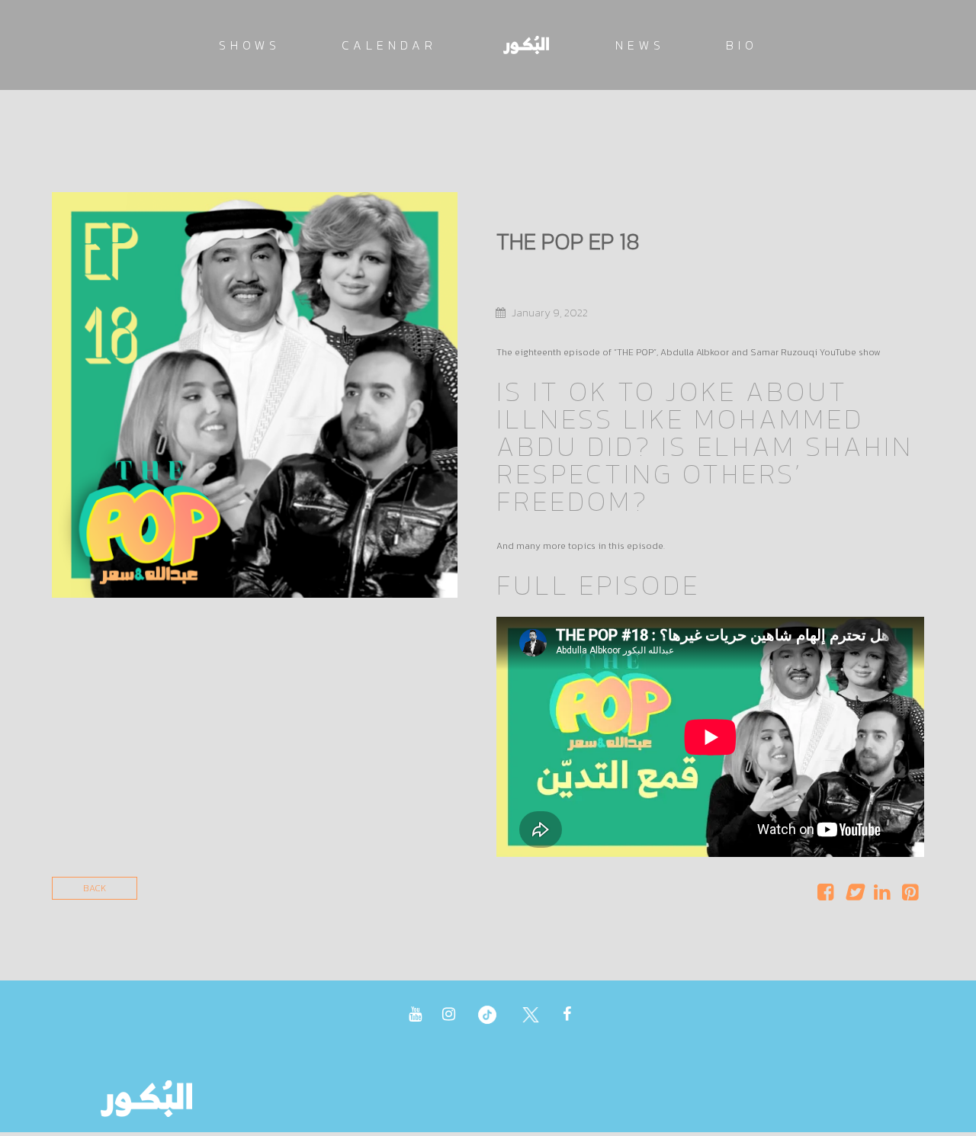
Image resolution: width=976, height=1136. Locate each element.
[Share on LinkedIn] (882, 896)
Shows (250, 45)
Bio (742, 45)
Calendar (389, 45)
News (640, 45)
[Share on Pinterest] (910, 896)
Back (94, 888)
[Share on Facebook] (825, 896)
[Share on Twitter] (854, 896)
